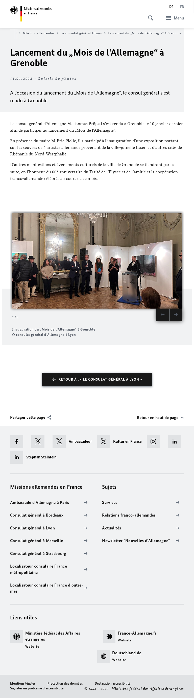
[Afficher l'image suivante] (175, 315)
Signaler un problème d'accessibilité (37, 688)
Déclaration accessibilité (113, 683)
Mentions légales (23, 683)
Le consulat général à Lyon (81, 33)
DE (171, 7)
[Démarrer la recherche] (149, 15)
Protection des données (65, 683)
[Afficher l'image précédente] (162, 315)
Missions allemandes (38, 33)
